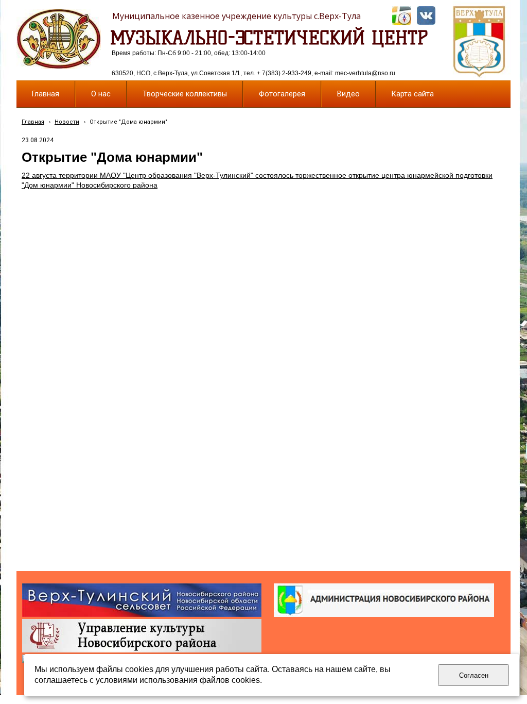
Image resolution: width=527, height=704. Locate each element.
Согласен (473, 675)
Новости (67, 122)
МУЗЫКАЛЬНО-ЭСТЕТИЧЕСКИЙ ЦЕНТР (269, 37)
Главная (33, 122)
